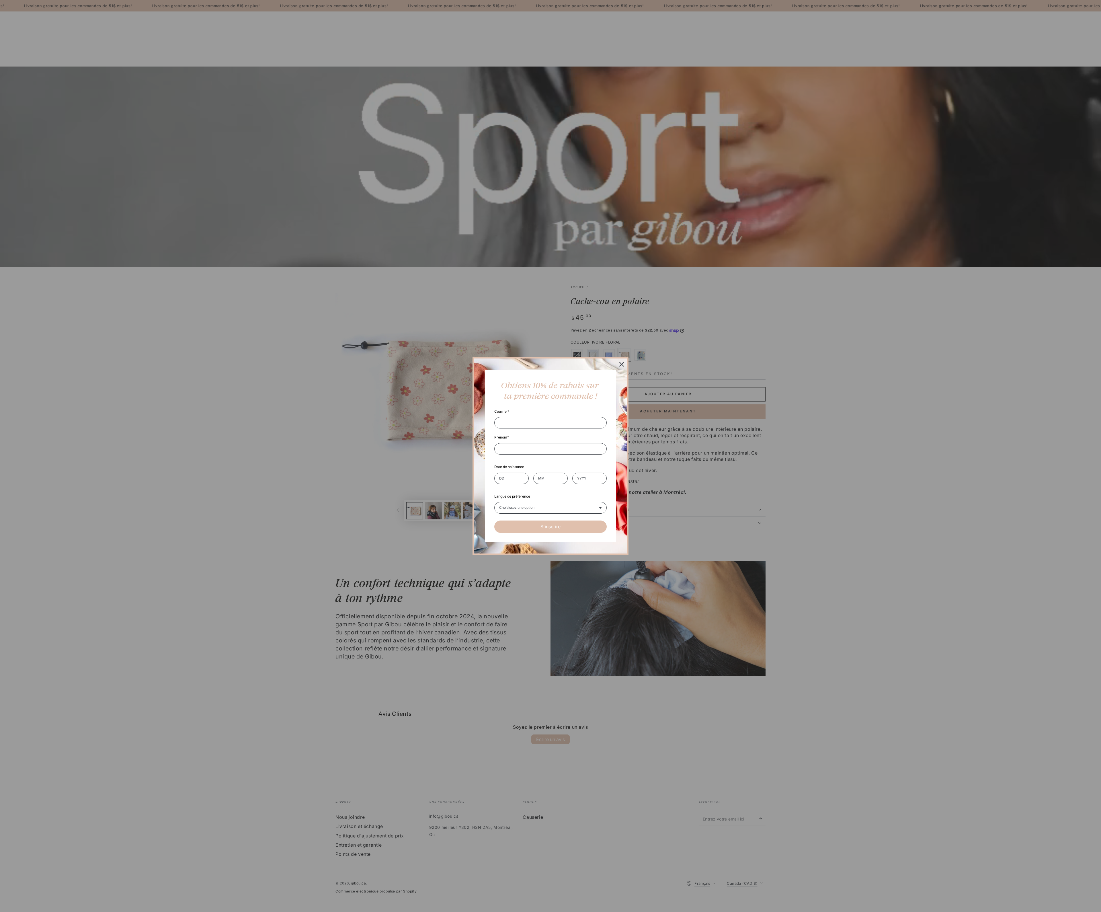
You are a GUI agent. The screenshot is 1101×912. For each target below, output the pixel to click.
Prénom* (501, 437)
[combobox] (550, 507)
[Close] (621, 364)
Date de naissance (509, 467)
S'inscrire (550, 526)
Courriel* (501, 411)
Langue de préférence (512, 496)
